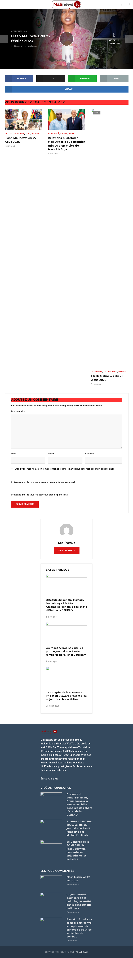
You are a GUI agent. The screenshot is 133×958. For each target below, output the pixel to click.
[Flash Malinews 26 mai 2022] (52, 882)
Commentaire (19, 411)
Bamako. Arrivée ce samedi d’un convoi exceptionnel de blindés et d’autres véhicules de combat (79, 928)
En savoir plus (49, 778)
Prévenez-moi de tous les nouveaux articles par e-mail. (39, 494)
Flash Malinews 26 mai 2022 (78, 878)
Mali (26, 31)
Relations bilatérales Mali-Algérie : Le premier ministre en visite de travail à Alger (66, 143)
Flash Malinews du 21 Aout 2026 (107, 378)
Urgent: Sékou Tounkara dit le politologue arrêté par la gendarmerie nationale (79, 901)
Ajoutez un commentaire (114, 41)
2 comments (72, 912)
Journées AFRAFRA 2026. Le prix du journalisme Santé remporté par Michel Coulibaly (66, 651)
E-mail (51, 453)
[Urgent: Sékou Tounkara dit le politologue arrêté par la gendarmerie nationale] (52, 900)
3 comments (72, 884)
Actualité (16, 31)
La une (20, 133)
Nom (13, 453)
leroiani (83, 952)
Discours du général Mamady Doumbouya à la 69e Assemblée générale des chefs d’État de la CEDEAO (66, 605)
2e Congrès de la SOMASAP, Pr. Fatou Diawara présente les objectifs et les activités (66, 696)
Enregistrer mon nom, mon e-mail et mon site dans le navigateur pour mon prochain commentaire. (65, 469)
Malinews (32, 46)
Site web (89, 453)
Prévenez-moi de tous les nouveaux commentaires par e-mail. (43, 482)
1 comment (72, 940)
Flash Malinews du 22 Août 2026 (21, 139)
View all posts (66, 550)
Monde (35, 133)
